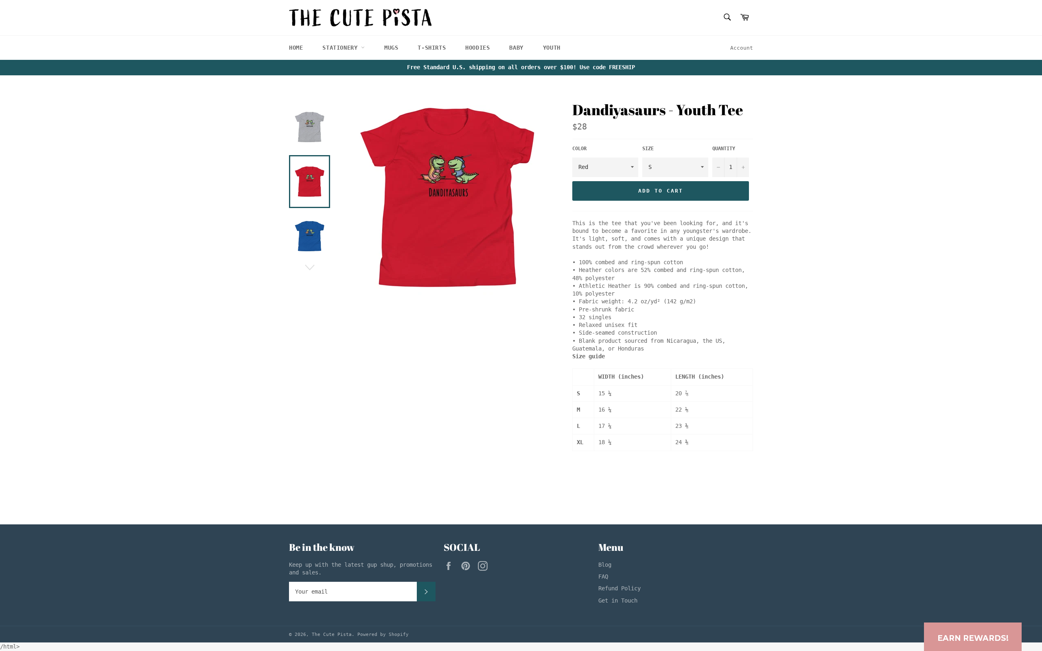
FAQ (603, 576)
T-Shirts (432, 47)
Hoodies (477, 47)
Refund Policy (619, 588)
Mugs (391, 47)
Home (296, 47)
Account (741, 48)
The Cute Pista (332, 634)
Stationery (341, 47)
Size (648, 148)
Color (579, 148)
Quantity (723, 148)
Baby (516, 47)
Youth (551, 47)
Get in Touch (617, 600)
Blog (604, 564)
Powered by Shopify (383, 634)
